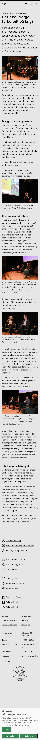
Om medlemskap (13, 540)
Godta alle (28, 736)
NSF (4, 4)
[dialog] (20, 724)
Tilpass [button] (6, 729)
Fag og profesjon (13, 597)
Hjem (4, 13)
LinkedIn (5, 658)
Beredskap (21, 13)
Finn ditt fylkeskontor (15, 559)
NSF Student (11, 569)
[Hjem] (20, 680)
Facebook (6, 656)
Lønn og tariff (12, 578)
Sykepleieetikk (13, 602)
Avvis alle (10, 736)
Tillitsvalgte (25, 625)
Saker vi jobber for (9, 625)
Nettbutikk (25, 620)
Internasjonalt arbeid (10, 620)
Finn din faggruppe (14, 564)
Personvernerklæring (29, 656)
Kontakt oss (26, 616)
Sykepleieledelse (14, 607)
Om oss (5, 616)
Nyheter (12, 13)
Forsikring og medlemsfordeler (20, 545)
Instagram (6, 661)
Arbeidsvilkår (12, 588)
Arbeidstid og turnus (15, 583)
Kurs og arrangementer (16, 550)
